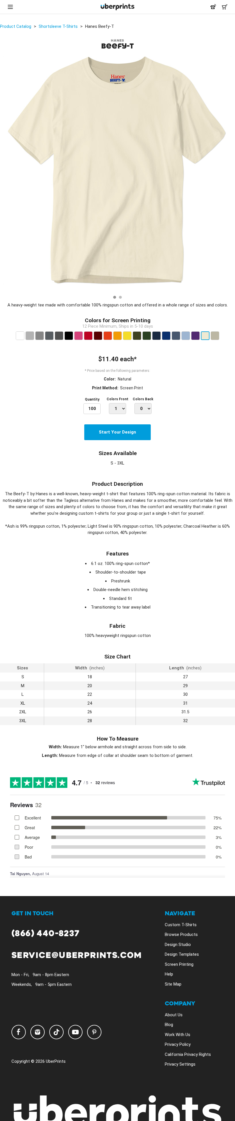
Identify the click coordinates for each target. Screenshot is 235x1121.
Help (169, 974)
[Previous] (6, 174)
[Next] (228, 174)
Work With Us (177, 1034)
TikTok (56, 1032)
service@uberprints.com (76, 955)
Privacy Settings (180, 1064)
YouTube (75, 1032)
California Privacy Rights (188, 1054)
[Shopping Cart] (224, 6)
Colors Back (143, 399)
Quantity (92, 399)
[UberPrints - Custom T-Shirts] (117, 6)
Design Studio (178, 944)
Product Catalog (15, 26)
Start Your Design (117, 432)
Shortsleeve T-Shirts (58, 26)
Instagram (37, 1032)
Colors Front (117, 399)
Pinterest (94, 1032)
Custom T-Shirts (181, 924)
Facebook (18, 1032)
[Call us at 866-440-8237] (213, 6)
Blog (169, 1024)
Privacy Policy (178, 1044)
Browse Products (181, 934)
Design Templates (182, 954)
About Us (174, 1014)
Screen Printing (179, 964)
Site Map (173, 984)
